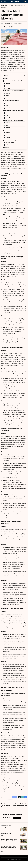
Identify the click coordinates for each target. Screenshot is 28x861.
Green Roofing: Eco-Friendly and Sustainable (14, 120)
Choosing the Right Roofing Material (12, 140)
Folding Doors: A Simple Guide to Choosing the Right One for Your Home (8, 848)
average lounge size (6, 833)
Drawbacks (8, 88)
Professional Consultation (11, 144)
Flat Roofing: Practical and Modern (11, 130)
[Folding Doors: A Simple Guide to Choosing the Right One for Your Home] (23, 847)
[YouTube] (7, 818)
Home (2, 5)
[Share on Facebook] (4, 26)
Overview (8, 83)
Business (3, 829)
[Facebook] (3, 818)
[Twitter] (5, 818)
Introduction (6, 78)
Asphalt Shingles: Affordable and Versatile (13, 80)
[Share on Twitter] (7, 26)
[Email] (9, 26)
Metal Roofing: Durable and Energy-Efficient (13, 90)
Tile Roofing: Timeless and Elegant (11, 100)
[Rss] (10, 818)
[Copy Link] (12, 26)
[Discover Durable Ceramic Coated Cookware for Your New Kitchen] (23, 841)
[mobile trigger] (2, 1)
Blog (6, 5)
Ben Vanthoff (7, 23)
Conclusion (6, 147)
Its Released (13, 1)
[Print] (25, 797)
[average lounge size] (23, 835)
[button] (17, 818)
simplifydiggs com (5, 827)
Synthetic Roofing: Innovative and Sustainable (14, 110)
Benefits (7, 85)
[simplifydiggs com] (23, 829)
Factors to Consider (10, 142)
